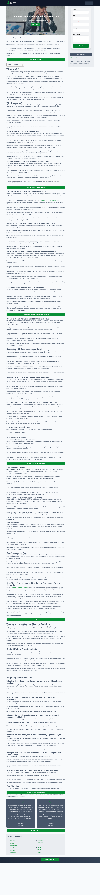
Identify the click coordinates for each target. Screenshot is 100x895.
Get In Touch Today (35, 59)
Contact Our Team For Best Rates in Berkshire (36, 314)
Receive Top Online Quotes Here (36, 463)
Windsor (39, 849)
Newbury (39, 847)
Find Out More (36, 619)
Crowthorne (13, 848)
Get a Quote (35, 24)
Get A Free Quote (36, 830)
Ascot (38, 845)
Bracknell (12, 850)
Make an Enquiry (50, 859)
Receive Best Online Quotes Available (36, 187)
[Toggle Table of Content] (20, 65)
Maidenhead (40, 840)
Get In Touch (81, 54)
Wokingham (13, 845)
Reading (12, 840)
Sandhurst (13, 852)
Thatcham (40, 842)
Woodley (12, 843)
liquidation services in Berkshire (20, 587)
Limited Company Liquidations (49, 200)
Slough (39, 852)
